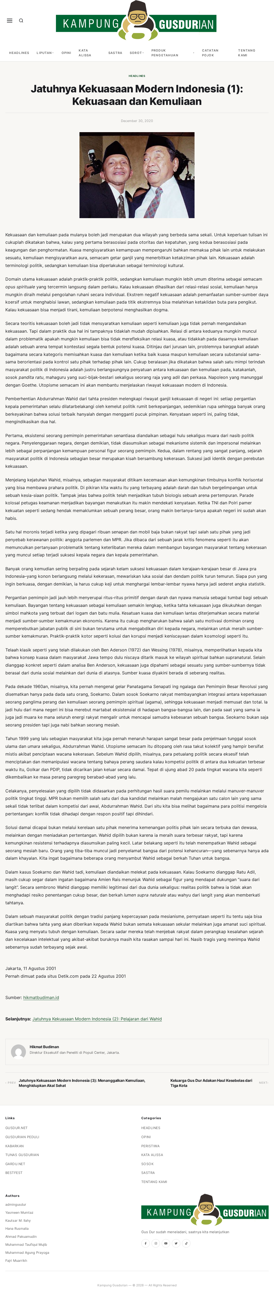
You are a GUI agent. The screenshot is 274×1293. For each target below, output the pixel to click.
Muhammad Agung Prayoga (27, 1253)
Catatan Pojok (210, 53)
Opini (66, 53)
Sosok (147, 1164)
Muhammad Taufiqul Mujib (26, 1245)
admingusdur (15, 1204)
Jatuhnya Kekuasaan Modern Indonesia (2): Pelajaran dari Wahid (97, 1018)
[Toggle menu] (9, 20)
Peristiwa (150, 1146)
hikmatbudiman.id (41, 997)
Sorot (136, 53)
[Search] (21, 21)
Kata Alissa (85, 53)
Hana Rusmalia (17, 1229)
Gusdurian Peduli (22, 1137)
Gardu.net (15, 1164)
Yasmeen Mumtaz (19, 1213)
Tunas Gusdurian (22, 1155)
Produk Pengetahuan (164, 53)
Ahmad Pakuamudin (21, 1237)
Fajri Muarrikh (16, 1261)
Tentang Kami (247, 53)
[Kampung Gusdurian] (136, 20)
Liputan (44, 53)
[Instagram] (155, 1243)
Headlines (19, 53)
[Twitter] (176, 1243)
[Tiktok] (186, 1243)
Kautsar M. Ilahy (18, 1221)
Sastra (115, 53)
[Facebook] (145, 1243)
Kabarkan (14, 1146)
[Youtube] (166, 1243)
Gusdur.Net (16, 1128)
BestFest (14, 1173)
